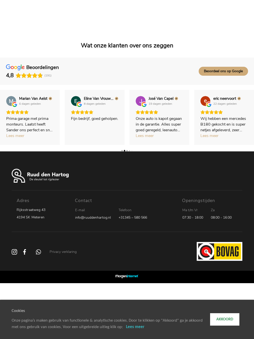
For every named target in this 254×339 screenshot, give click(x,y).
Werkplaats (125, 20)
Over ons (187, 20)
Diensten (147, 20)
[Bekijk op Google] (11, 101)
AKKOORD (224, 319)
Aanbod (104, 20)
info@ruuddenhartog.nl (93, 217)
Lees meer (135, 327)
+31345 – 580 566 (133, 217)
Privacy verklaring (63, 251)
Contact (206, 20)
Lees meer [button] (15, 135)
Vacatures (167, 20)
